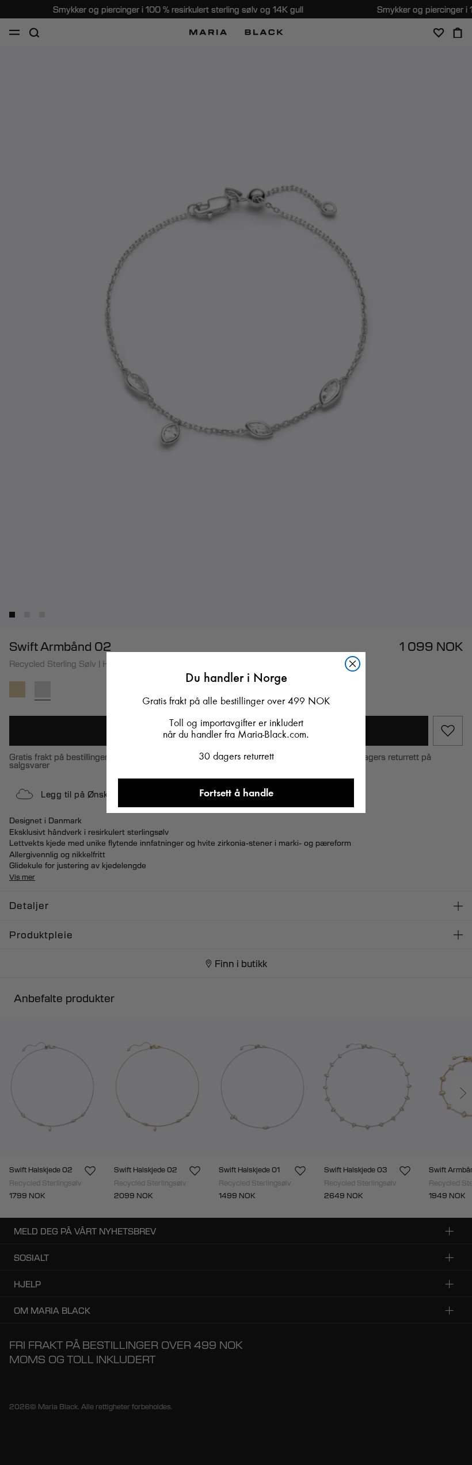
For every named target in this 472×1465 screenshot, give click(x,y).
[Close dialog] (352, 664)
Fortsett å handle (236, 792)
